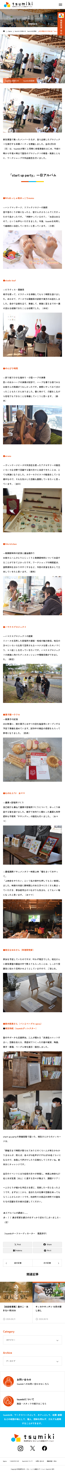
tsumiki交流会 (28, 80)
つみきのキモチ (14, 1461)
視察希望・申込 (51, 1461)
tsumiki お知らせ (12, 80)
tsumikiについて (27, 1461)
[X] (32, 1448)
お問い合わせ (40, 1461)
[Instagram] (20, 1448)
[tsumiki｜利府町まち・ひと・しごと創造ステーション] (18, 4)
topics (5, 1461)
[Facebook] (45, 1448)
